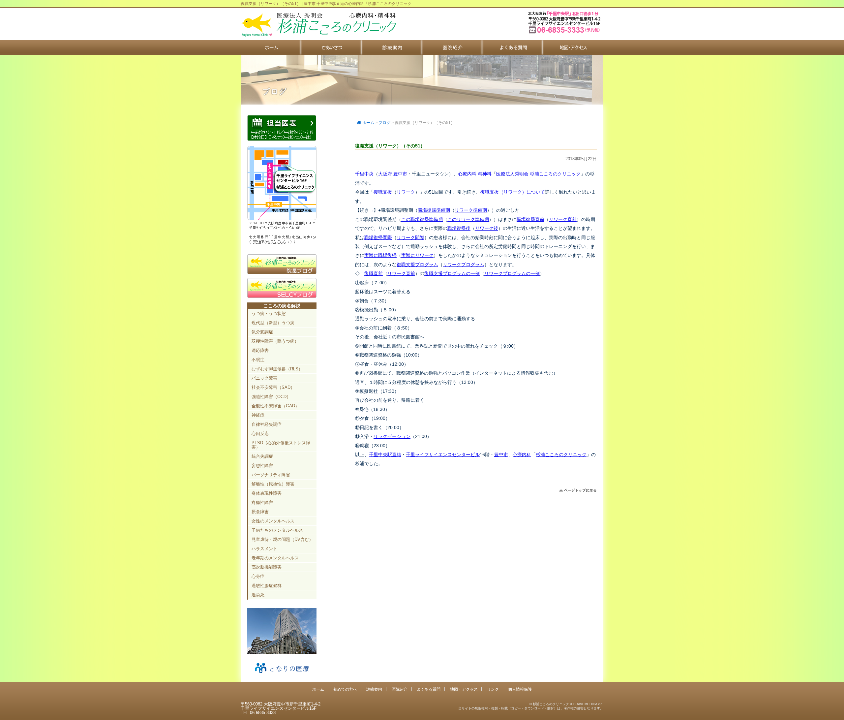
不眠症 (258, 359)
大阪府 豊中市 (392, 173)
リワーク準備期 (471, 210)
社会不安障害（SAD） (273, 387)
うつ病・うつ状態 (269, 313)
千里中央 (364, 173)
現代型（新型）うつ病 (273, 322)
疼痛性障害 (262, 502)
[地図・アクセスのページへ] (281, 243)
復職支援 (383, 192)
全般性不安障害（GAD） (275, 405)
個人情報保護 (520, 689)
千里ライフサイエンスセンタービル (443, 454)
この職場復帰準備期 (422, 219)
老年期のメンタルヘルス (275, 557)
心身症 (258, 576)
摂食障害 (260, 511)
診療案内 (392, 47)
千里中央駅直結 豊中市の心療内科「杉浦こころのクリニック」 (318, 25)
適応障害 (260, 350)
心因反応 (260, 433)
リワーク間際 (410, 237)
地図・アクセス (573, 47)
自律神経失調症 (267, 424)
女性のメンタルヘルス (273, 520)
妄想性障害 (262, 465)
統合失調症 (262, 456)
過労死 (258, 594)
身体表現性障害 (267, 493)
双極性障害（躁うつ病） (275, 341)
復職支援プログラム (417, 264)
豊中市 (501, 454)
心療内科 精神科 (475, 173)
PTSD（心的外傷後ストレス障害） (281, 445)
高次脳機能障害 (267, 567)
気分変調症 (262, 331)
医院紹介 (452, 47)
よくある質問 (512, 47)
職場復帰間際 (378, 237)
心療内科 (522, 454)
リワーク (406, 192)
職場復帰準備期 (434, 210)
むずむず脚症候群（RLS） (277, 368)
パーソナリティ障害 (271, 474)
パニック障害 (264, 378)
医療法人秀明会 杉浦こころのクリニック (538, 173)
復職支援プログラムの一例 (452, 273)
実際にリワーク (417, 255)
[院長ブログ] (281, 272)
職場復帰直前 (530, 219)
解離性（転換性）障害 (273, 484)
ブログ (384, 122)
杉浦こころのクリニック (561, 454)
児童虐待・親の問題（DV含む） (282, 539)
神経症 (258, 415)
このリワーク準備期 (468, 219)
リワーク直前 (563, 219)
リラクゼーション (392, 436)
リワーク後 (486, 228)
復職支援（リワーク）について (512, 192)
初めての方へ (331, 47)
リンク (493, 689)
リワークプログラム (463, 264)
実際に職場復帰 (380, 255)
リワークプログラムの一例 (512, 273)
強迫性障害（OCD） (271, 396)
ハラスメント (264, 548)
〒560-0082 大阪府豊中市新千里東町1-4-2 (565, 32)
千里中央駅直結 (385, 454)
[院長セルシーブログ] (281, 296)
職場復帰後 (458, 228)
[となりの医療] (281, 675)
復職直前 (373, 273)
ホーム (271, 47)
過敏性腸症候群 (267, 585)
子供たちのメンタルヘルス (277, 530)
